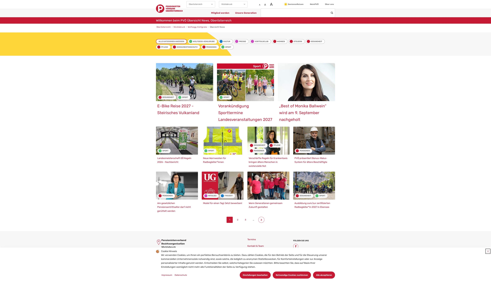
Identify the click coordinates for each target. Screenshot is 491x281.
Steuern (298, 41)
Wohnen (281, 41)
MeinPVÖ (314, 4)
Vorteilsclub (261, 41)
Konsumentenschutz (187, 47)
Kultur (226, 41)
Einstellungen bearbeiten (255, 275)
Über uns (329, 4)
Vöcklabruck (180, 27)
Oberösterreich (164, 27)
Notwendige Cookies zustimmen (292, 275)
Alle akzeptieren (324, 275)
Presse (242, 41)
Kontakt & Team (255, 246)
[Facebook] (295, 246)
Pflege (164, 47)
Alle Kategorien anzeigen (171, 41)
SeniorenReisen (296, 4)
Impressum (167, 275)
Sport (228, 47)
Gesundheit (316, 41)
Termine (251, 239)
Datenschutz (181, 275)
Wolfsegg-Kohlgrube (198, 27)
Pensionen (211, 47)
